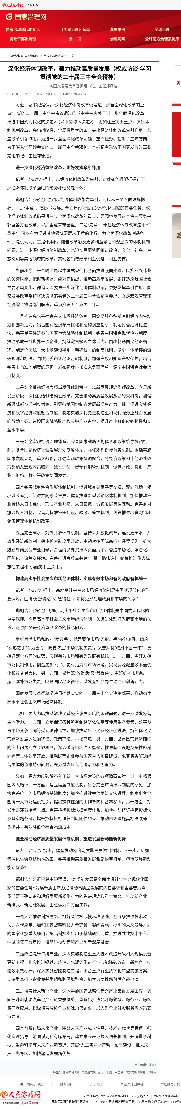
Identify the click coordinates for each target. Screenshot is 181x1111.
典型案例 (117, 30)
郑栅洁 (151, 1072)
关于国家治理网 (31, 1084)
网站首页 (33, 5)
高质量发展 (89, 1072)
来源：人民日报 (47, 94)
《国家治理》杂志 (75, 30)
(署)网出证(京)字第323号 (152, 1101)
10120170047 (99, 1101)
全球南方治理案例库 (162, 39)
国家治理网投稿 (132, 1084)
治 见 (75, 39)
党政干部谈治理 (23, 39)
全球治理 (162, 30)
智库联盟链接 (170, 1084)
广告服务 (96, 1084)
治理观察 (117, 39)
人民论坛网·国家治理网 (24, 56)
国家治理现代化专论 (23, 30)
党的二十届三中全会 (110, 1072)
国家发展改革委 (135, 1072)
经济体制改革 (70, 1072)
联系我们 (66, 1084)
